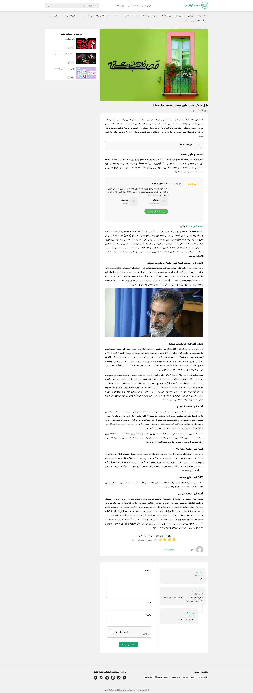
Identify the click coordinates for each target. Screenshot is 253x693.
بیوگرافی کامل (168, 549)
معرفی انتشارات (71, 15)
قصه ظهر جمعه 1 (159, 183)
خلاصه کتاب (133, 5)
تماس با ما (203, 677)
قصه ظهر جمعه (194, 226)
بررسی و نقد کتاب (147, 15)
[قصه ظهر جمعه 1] (185, 199)
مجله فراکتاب (192, 5)
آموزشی (191, 15)
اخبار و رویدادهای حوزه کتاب (171, 15)
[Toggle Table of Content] (197, 145)
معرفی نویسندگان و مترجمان (195, 20)
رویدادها (121, 5)
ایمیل (148, 615)
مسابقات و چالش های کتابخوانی (95, 15)
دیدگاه (148, 571)
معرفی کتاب (146, 5)
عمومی (116, 15)
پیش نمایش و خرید (156, 211)
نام (149, 603)
